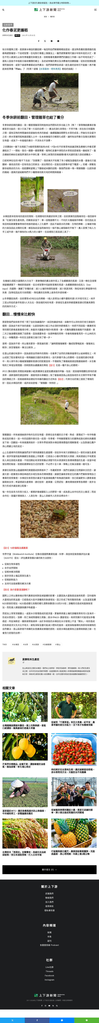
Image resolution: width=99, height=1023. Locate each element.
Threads (49, 971)
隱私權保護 (49, 910)
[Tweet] (45, 41)
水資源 (36, 644)
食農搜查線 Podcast (49, 945)
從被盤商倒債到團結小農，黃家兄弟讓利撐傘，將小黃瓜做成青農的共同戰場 (72, 811)
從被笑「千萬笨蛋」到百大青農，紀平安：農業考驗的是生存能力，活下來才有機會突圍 (73, 723)
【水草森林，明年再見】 (50, 69)
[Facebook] (42, 1006)
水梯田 (16, 644)
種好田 (17, 35)
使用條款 (49, 906)
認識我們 (49, 893)
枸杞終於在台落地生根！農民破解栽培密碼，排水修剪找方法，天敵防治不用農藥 (73, 770)
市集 (49, 937)
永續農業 (48, 644)
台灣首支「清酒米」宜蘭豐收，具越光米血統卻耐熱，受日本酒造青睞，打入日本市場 (24, 853)
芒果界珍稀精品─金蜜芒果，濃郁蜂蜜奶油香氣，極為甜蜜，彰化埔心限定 (23, 765)
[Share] (38, 41)
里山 (59, 644)
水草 (26, 644)
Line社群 (50, 967)
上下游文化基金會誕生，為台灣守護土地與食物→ (49, 3)
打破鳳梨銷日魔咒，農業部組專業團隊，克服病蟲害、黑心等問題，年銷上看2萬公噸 (73, 852)
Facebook (49, 975)
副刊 (49, 941)
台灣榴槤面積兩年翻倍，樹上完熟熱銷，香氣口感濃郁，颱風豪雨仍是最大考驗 (24, 726)
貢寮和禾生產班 (7, 35)
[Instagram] (45, 1006)
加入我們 (49, 902)
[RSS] (53, 1006)
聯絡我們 (49, 898)
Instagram (49, 980)
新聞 (49, 932)
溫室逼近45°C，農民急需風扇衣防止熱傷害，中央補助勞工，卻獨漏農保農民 (24, 812)
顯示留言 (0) (48, 869)
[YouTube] (49, 1006)
